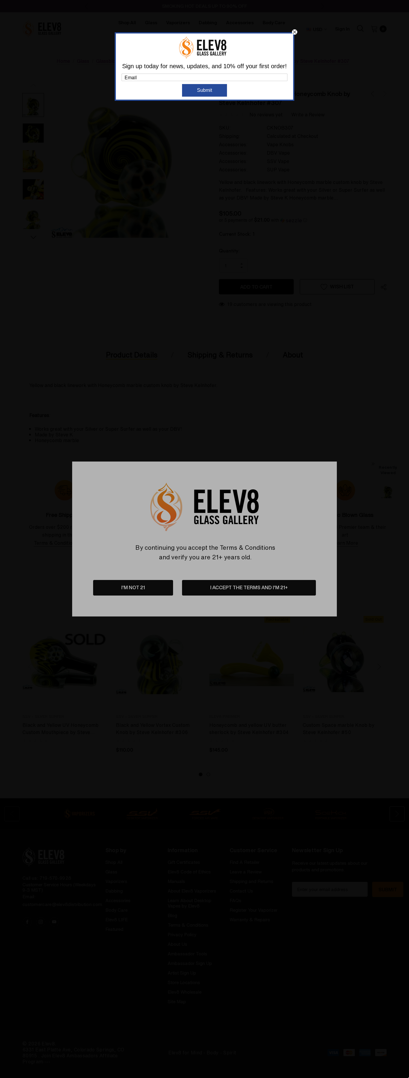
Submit (204, 90)
